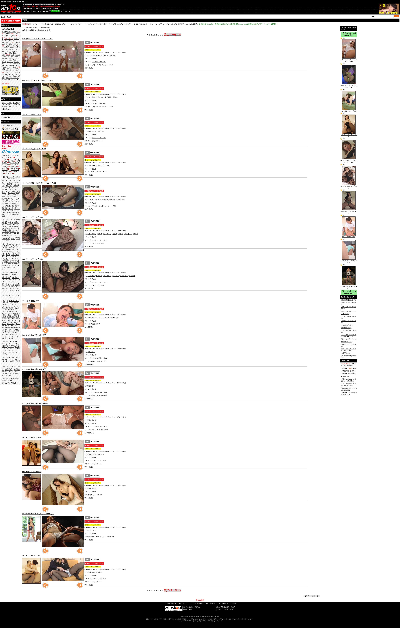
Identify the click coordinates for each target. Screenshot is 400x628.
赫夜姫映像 (5, 223)
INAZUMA (9, 186)
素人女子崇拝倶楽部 (10, 264)
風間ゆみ (112, 55)
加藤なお (99, 165)
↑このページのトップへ (312, 596)
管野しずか (92, 454)
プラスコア (15, 320)
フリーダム (10, 324)
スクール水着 (10, 65)
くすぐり (4, 60)
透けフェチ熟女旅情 (347, 339)
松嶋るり (106, 318)
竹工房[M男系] (15, 159)
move (13, 345)
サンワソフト (9, 161)
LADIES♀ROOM (7, 371)
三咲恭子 (91, 200)
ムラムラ (11, 347)
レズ (12, 55)
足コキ (4, 103)
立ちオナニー (13, 49)
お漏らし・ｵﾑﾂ (13, 58)
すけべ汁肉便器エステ (348, 237)
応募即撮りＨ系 (12, 207)
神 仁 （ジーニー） (10, 262)
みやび (17, 347)
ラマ (14, 368)
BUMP (11, 308)
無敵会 (4, 347)
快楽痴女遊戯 (345, 328)
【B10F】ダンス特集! (348, 374)
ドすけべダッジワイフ (348, 321)
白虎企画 (4, 168)
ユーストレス (11, 359)
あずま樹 (99, 276)
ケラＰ (9, 233)
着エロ (15, 76)
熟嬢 (11, 263)
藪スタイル (12, 357)
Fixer (9, 329)
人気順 (37, 30)
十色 (12, 285)
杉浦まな (99, 55)
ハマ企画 (14, 166)
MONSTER (14, 168)
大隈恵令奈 (115, 318)
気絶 (10, 60)
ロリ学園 (17, 370)
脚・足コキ (5, 40)
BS (2, 310)
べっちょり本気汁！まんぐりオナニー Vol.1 (349, 161)
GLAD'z (12, 228)
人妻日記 (16, 313)
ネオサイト (15, 295)
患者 (15, 104)
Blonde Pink (11, 327)
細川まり (99, 318)
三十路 (15, 106)
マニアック (12, 343)
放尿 (16, 56)
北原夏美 (91, 318)
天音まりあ (113, 200)
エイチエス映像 (10, 204)
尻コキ (12, 40)
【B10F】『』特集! (349, 368)
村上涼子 (91, 352)
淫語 (3, 51)
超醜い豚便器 (6, 278)
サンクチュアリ (13, 246)
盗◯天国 (12, 286)
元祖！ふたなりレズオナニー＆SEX (348, 349)
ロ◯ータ (10, 35)
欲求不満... (344, 353)
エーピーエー (9, 196)
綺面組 (16, 226)
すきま (8, 255)
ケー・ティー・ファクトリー (10, 236)
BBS (15, 315)
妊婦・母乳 (8, 44)
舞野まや (101, 454)
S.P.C (3, 216)
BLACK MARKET (7, 322)
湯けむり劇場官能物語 (348, 316)
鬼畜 (3, 69)
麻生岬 (105, 55)
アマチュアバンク (10, 201)
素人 (17, 33)
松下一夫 (4, 343)
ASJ (17, 193)
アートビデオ (8, 214)
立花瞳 (114, 234)
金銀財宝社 (5, 228)
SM (5, 56)
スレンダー (10, 74)
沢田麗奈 (115, 276)
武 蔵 (17, 345)
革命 (15, 219)
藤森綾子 (91, 386)
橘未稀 (135, 234)
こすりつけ (9, 51)
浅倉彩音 (105, 200)
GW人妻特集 (345, 376)
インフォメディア (7, 187)
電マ (17, 71)
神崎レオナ (92, 131)
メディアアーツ (7, 348)
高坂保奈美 (92, 420)
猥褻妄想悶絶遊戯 (347, 300)
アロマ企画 (6, 184)
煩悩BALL (5, 308)
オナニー (13, 48)
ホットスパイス (10, 331)
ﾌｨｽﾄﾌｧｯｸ (9, 76)
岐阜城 (11, 226)
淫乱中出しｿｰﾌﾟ (346, 342)
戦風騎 (6, 260)
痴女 (7, 42)
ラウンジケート (14, 366)
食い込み (10, 62)
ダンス (12, 71)
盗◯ (14, 60)
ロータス (9, 375)
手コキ (16, 39)
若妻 (14, 44)
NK (10, 295)
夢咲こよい (128, 234)
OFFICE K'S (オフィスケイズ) (11, 209)
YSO (10, 379)
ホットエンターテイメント (10, 335)
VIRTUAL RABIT (14, 301)
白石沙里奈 (92, 488)
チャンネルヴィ (12, 276)
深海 (3, 255)
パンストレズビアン (99, 138)
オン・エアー (10, 200)
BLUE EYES (9, 325)
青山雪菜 (91, 97)
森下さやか (92, 234)
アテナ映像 (8, 179)
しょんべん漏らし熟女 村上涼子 (348, 261)
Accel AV (11, 177)
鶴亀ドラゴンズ (14, 279)
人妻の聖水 (345, 314)
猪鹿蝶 (15, 186)
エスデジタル (6, 194)
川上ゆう (106, 165)
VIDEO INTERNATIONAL (10, 156)
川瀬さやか (100, 97)
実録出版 (11, 248)
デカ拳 (11, 281)
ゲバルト (13, 232)
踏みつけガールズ (10, 318)
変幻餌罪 (10, 334)
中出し (15, 53)
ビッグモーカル (11, 311)
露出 (14, 67)
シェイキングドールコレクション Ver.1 (349, 60)
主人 (9, 106)
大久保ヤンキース (7, 209)
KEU (5, 230)
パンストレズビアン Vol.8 (348, 111)
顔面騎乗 (4, 58)
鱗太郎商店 (8, 370)
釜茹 (11, 223)
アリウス (7, 180)
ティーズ (9, 173)
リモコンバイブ (12, 69)
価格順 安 (44, 30)
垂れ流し (16, 103)
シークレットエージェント (10, 252)
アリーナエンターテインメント (11, 181)
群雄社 (13, 239)
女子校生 (7, 33)
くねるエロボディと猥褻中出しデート (348, 335)
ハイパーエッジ (7, 302)
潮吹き (6, 48)
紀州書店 (9, 225)
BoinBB (15, 306)
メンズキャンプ (11, 352)
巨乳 (10, 53)
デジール (11, 283)
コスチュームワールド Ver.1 (349, 212)
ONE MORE (8, 380)
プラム (8, 320)
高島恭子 (91, 165)
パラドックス (13, 304)
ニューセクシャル (8, 297)
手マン (9, 103)
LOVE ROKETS (7, 368)
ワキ (14, 72)
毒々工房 (9, 288)
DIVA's (8, 285)
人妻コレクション (10, 312)
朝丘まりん (107, 276)
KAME (11, 219)
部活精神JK (11, 317)
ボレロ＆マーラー (13, 338)
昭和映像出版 (10, 249)
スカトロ (11, 56)
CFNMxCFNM (6, 251)
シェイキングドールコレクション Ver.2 (349, 86)
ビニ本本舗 (8, 310)
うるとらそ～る (12, 189)
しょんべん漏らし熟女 (99, 358)
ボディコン (8, 67)
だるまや (10, 274)
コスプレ (9, 63)
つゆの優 (91, 55)
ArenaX (16, 182)
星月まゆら (124, 276)
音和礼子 (99, 572)
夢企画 (18, 361)
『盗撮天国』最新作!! (348, 371)
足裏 (7, 46)
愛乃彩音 (108, 97)
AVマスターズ (11, 203)
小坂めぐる (92, 530)
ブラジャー (5, 104)
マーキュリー (13, 341)
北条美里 (121, 200)
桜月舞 (100, 234)
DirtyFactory (13, 272)
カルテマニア (13, 221)
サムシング (12, 244)
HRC (13, 191)
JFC (17, 249)
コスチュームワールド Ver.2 (349, 187)
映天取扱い (11, 193)
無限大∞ (7, 345)
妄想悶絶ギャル (346, 325)
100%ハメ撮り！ (7, 315)
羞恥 (7, 71)
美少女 (4, 35)
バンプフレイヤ (7, 306)
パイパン (9, 72)
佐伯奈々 (115, 97)
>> (6, 109)
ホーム (3, 17)
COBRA (5, 170)
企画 (14, 63)
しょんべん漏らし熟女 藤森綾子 (348, 287)
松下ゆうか (107, 234)
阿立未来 (132, 276)
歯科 (11, 104)
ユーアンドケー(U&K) (10, 360)
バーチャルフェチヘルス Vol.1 (349, 135)
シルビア (16, 253)
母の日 (16, 302)
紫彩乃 (120, 234)
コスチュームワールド (99, 240)
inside (16, 214)
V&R (15, 322)
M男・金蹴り (11, 32)
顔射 (5, 106)
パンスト (13, 46)
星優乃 (98, 200)
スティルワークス (10, 267)
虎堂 (14, 288)
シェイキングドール (99, 62)
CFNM (4, 32)
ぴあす (17, 308)
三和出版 (4, 248)
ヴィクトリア (6, 191)
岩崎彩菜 (101, 131)
